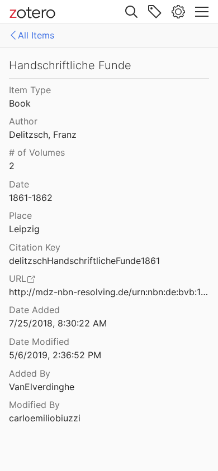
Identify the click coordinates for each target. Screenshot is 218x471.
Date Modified (39, 341)
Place (20, 215)
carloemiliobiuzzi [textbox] (44, 418)
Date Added (34, 309)
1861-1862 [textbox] (31, 197)
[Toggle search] (131, 11)
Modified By (34, 404)
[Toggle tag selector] (155, 11)
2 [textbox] (12, 165)
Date (19, 184)
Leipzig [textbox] (24, 228)
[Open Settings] (178, 11)
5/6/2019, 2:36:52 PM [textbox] (55, 355)
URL (17, 278)
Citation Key (34, 247)
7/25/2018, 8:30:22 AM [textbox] (58, 323)
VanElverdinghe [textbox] (41, 386)
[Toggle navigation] (202, 11)
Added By (29, 373)
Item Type (30, 89)
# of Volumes (37, 152)
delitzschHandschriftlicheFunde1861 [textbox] (84, 260)
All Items (36, 35)
